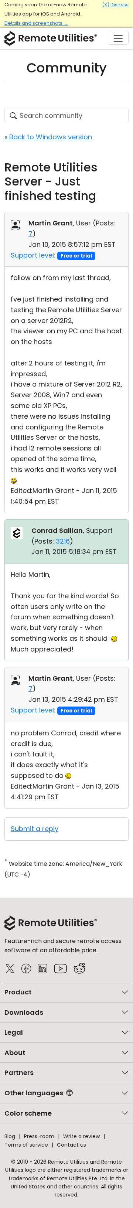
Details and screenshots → (36, 23)
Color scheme (28, 1113)
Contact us (71, 1145)
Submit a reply (34, 828)
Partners (19, 1072)
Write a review (81, 1136)
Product (18, 992)
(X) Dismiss (115, 4)
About (14, 1052)
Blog (9, 1136)
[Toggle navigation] (118, 38)
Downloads (23, 1012)
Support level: (33, 255)
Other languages (33, 1093)
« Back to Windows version (48, 137)
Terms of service (26, 1145)
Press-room (39, 1136)
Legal (13, 1032)
